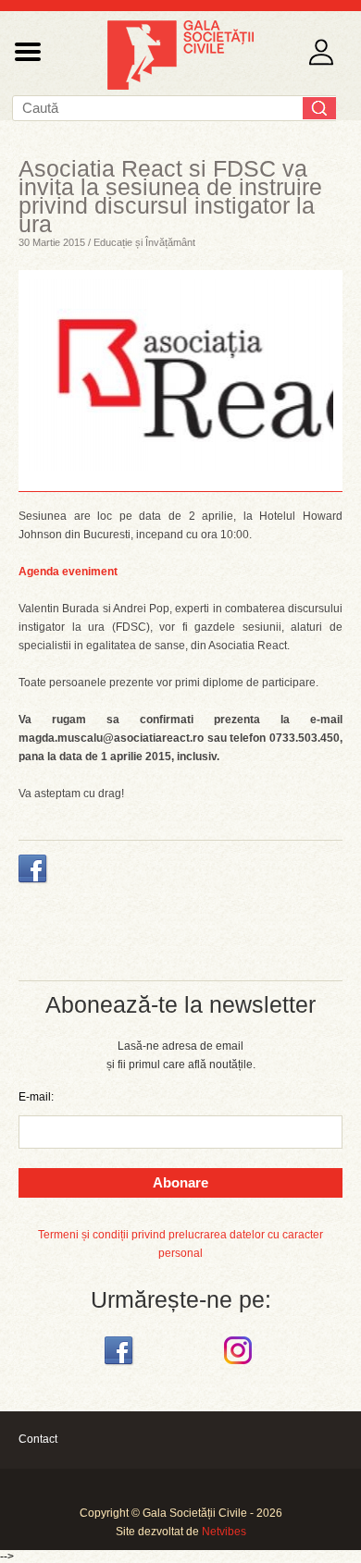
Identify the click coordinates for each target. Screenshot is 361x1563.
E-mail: (36, 1096)
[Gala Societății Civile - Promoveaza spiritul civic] (180, 86)
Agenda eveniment (68, 571)
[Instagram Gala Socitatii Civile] (240, 1365)
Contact (38, 1439)
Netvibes (224, 1531)
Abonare (180, 1182)
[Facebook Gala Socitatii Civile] (121, 1365)
